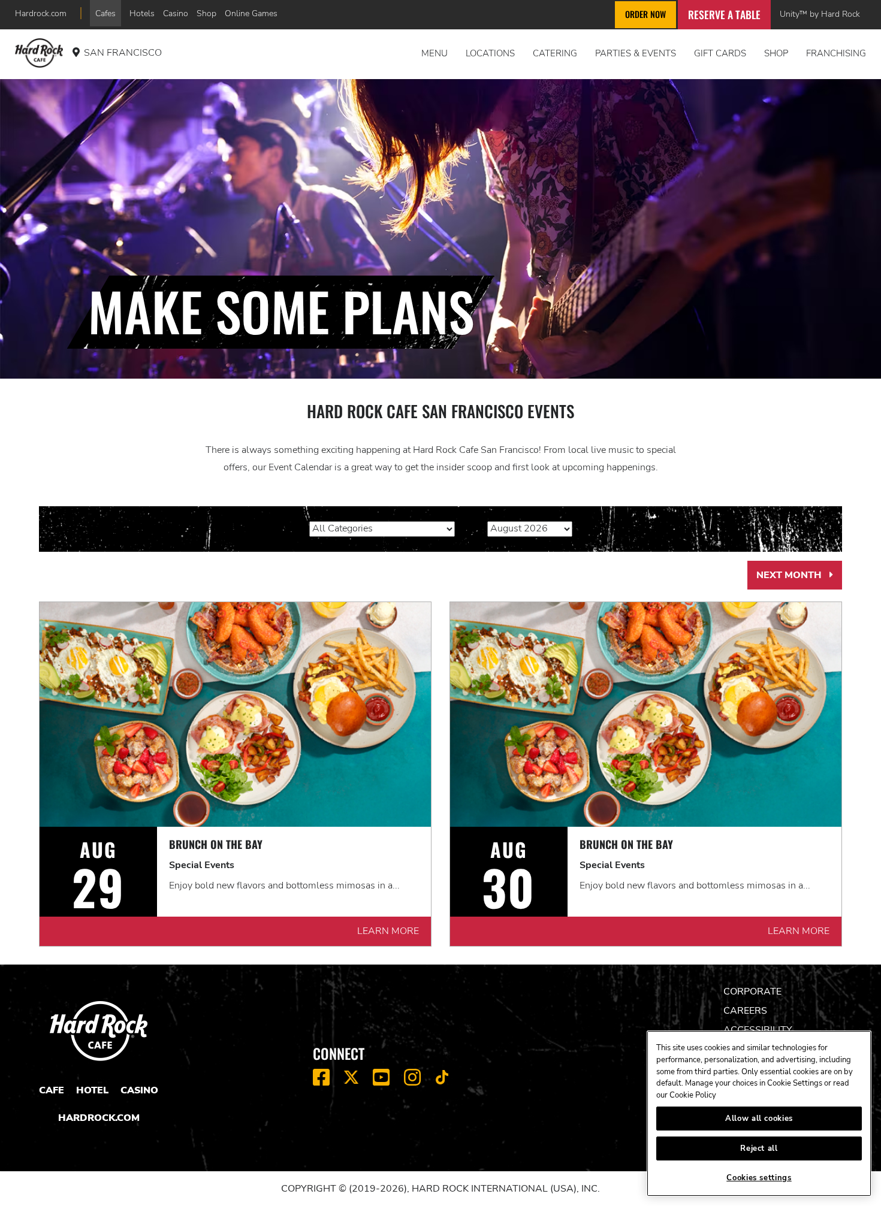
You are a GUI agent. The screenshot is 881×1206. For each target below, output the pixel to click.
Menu (434, 53)
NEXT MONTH (799, 579)
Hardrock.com (41, 13)
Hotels (142, 13)
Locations (490, 53)
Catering (555, 53)
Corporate (752, 991)
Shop (206, 13)
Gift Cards (720, 53)
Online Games (251, 13)
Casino (175, 13)
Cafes (105, 13)
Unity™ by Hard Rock (820, 14)
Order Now (645, 14)
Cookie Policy (692, 1095)
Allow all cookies (759, 1118)
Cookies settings (759, 1177)
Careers (745, 1010)
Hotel (92, 1090)
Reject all (759, 1148)
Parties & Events (635, 53)
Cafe (51, 1090)
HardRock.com (99, 1118)
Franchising (836, 53)
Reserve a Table (724, 14)
